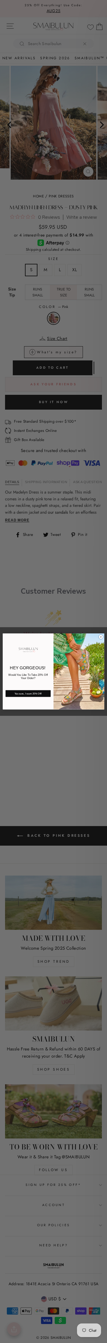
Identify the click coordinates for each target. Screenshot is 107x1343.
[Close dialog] (100, 637)
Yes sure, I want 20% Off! (28, 693)
